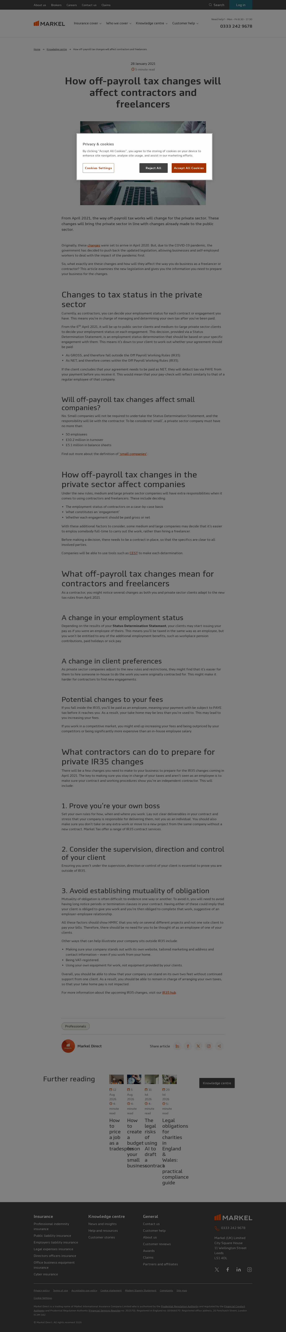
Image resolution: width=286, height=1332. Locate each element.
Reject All (153, 168)
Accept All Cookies (189, 168)
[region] (144, 156)
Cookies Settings (98, 168)
